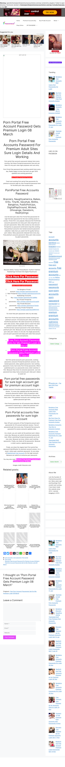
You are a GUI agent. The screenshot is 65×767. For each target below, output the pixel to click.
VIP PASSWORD (31, 25)
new (50, 282)
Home (18, 20)
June (50, 277)
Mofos (57, 277)
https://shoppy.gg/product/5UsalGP (28, 301)
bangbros (52, 243)
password (53, 284)
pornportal (53, 304)
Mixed (55, 20)
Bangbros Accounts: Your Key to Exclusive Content (55, 427)
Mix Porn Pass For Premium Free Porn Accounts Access (55, 420)
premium (53, 312)
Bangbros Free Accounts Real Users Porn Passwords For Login (53, 411)
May (52, 277)
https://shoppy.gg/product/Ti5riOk (28, 305)
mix (54, 277)
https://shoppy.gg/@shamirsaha (22, 285)
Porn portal (25, 557)
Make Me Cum (26, 44)
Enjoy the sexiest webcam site (38, 45)
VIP (53, 328)
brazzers (52, 246)
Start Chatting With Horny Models (5, 45)
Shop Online (19, 25)
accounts (53, 239)
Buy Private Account (45, 20)
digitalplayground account (54, 258)
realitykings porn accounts (54, 326)
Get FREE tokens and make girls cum (16, 45)
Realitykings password (54, 325)
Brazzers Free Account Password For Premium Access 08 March (22, 561)
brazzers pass (51, 250)
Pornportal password (53, 308)
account (51, 237)
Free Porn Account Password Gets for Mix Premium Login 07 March (24, 343)
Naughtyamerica (54, 279)
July (60, 275)
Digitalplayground (55, 256)
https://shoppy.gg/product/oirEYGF (27, 291)
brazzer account (52, 244)
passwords (54, 287)
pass (53, 282)
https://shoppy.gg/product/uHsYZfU (29, 293)
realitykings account (53, 323)
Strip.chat (2, 47)
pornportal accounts (53, 307)
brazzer (58, 242)
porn (51, 290)
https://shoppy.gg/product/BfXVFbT (28, 309)
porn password (17, 557)
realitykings (53, 322)
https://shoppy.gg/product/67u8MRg (25, 297)
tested (50, 328)
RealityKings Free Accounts (16, 453)
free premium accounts (55, 271)
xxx (55, 328)
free (56, 262)
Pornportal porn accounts (54, 310)
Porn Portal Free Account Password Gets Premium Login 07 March (24, 353)
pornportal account (56, 306)
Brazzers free (56, 248)
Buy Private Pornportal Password (21, 177)
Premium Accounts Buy (29, 20)
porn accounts (9, 557)
